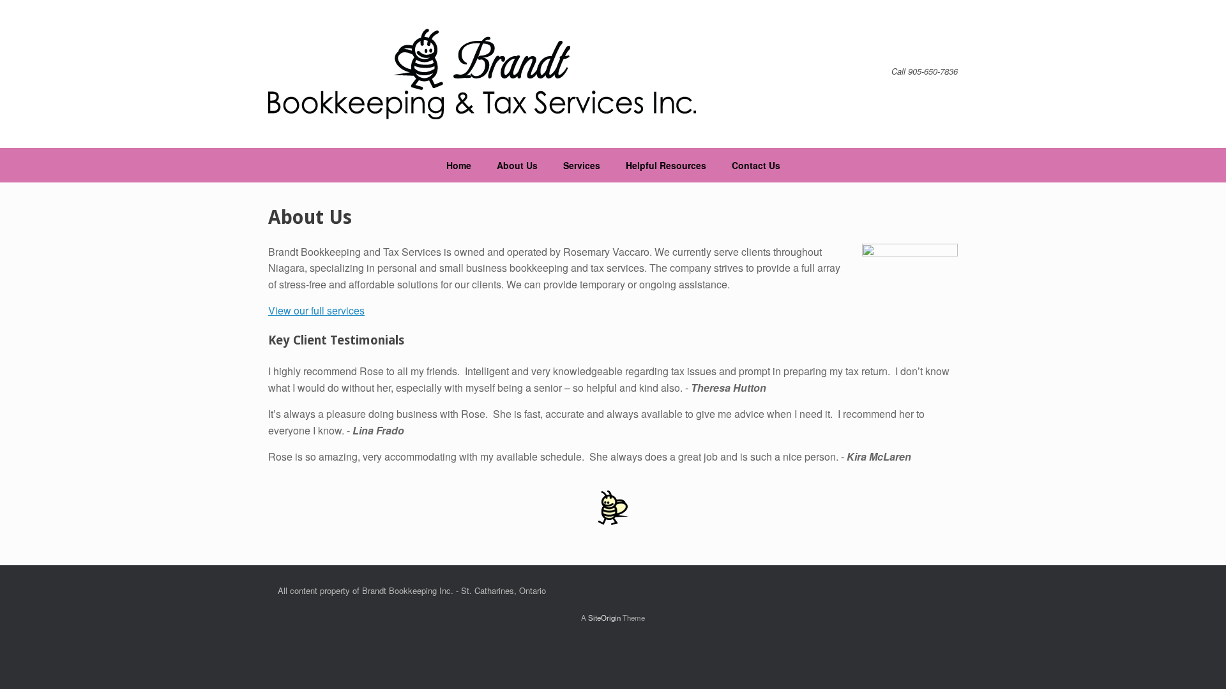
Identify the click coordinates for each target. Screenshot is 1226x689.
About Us (517, 165)
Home (458, 165)
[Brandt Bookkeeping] (482, 74)
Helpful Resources (666, 165)
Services (581, 165)
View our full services (316, 310)
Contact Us (756, 165)
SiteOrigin (604, 617)
